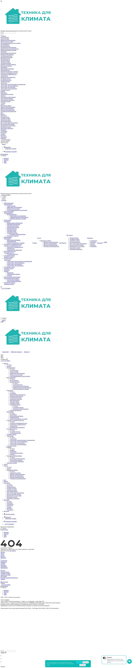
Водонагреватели (18, 384)
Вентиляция (13, 414)
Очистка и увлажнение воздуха (18, 423)
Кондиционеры (14, 370)
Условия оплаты (5, 572)
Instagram (6, 158)
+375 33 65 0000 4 (6, 139)
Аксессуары (13, 438)
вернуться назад (5, 550)
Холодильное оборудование (17, 458)
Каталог (9, 366)
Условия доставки (5, 573)
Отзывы (3, 563)
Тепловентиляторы (18, 407)
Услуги (9, 468)
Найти (2, 652)
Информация (4, 567)
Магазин (3, 570)
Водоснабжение (14, 380)
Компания (9, 502)
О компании (4, 560)
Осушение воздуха (15, 431)
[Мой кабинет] (1, 353)
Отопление (13, 393)
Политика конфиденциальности (9, 577)
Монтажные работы (15, 473)
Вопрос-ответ (4, 582)
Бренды (3, 556)
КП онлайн (4, 576)
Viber (5, 161)
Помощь (3, 579)
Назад (10, 365)
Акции (2, 553)
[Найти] (2, 34)
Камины (12, 450)
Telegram (6, 159)
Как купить (10, 485)
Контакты (3, 565)
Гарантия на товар (5, 575)
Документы (4, 566)
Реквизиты (3, 562)
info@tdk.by (5, 154)
